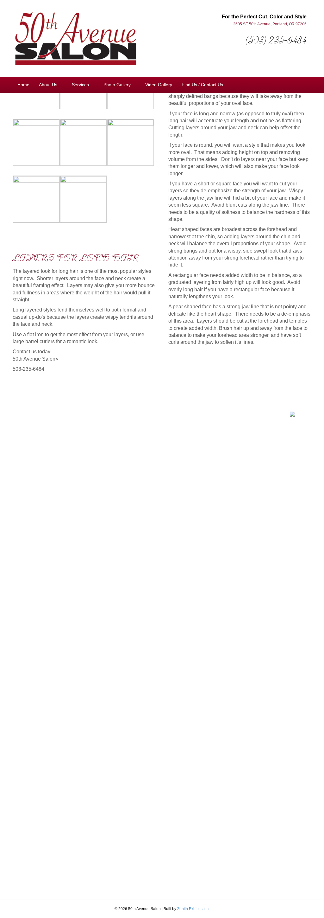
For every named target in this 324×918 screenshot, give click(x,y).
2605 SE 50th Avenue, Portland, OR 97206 (270, 24)
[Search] (306, 84)
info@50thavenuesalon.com (245, 444)
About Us (48, 84)
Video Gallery (158, 84)
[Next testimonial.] (185, 420)
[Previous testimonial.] (179, 420)
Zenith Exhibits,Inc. (193, 909)
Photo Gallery (117, 84)
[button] (179, 420)
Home (23, 84)
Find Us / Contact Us (202, 84)
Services (80, 84)
